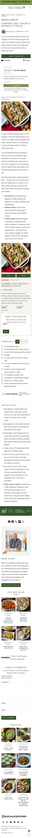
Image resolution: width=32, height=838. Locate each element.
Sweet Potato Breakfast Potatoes (8, 620)
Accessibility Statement (15, 828)
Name (4, 703)
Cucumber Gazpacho (8, 773)
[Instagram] (3, 822)
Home (3, 14)
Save (6, 331)
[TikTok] (22, 822)
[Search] (30, 7)
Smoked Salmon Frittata (23, 619)
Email (6, 324)
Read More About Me (11, 585)
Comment (5, 682)
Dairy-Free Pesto (8, 749)
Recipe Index (10, 14)
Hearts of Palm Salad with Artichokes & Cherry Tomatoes (23, 801)
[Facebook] (14, 822)
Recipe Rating (6, 676)
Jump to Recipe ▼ (16, 56)
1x (17, 341)
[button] (2, 20)
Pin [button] (8, 275)
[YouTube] (11, 822)
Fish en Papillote (8, 798)
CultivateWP (4, 830)
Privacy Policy (4, 828)
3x (26, 341)
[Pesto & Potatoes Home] (16, 7)
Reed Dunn (12, 31)
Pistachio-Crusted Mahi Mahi (23, 748)
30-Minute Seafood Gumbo (23, 773)
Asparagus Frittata (8, 647)
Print (23, 275)
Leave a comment (20, 511)
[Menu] (2, 7)
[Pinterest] (18, 822)
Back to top (8, 832)
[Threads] (7, 822)
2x (22, 341)
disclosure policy (5, 98)
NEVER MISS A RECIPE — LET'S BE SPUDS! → (16, 2)
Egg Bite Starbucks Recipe (23, 648)
